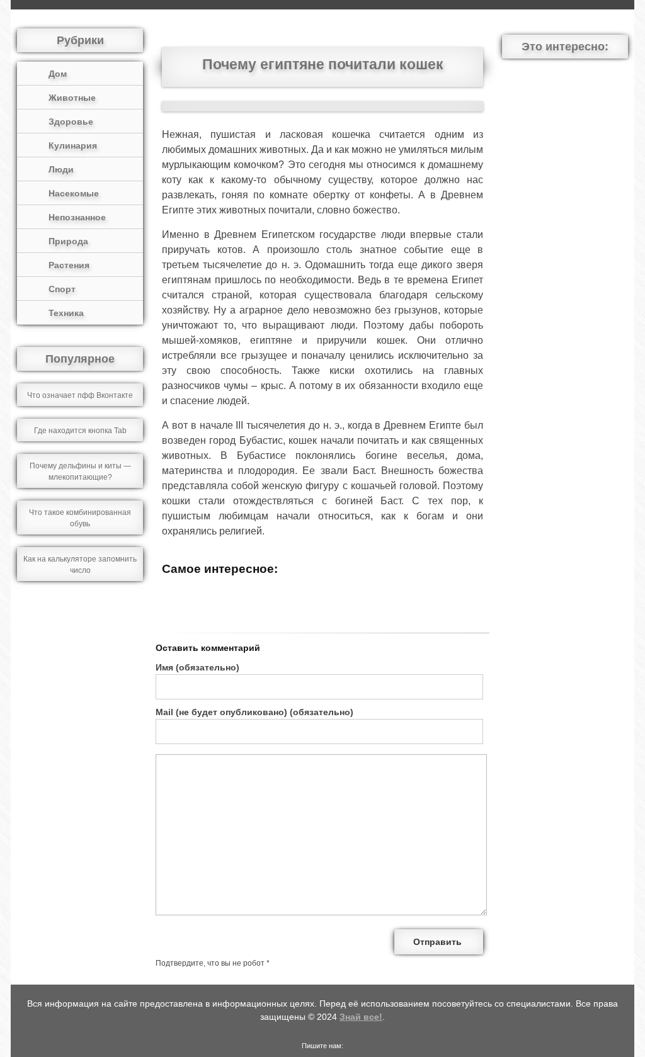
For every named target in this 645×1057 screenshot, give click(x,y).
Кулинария (73, 145)
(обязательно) (197, 667)
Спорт (62, 289)
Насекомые (74, 193)
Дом (58, 74)
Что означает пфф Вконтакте (80, 395)
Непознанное (77, 217)
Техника (66, 313)
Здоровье (71, 121)
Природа (68, 241)
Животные (72, 98)
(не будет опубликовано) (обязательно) (254, 712)
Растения (69, 265)
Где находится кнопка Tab (80, 430)
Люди (61, 169)
